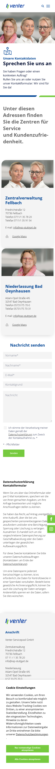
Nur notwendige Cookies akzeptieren (27, 748)
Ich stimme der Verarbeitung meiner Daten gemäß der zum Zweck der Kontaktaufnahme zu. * (28, 433)
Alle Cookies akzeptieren (27, 759)
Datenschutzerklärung (20, 434)
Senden (14, 453)
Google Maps (19, 236)
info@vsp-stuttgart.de (24, 227)
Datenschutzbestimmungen (32, 734)
